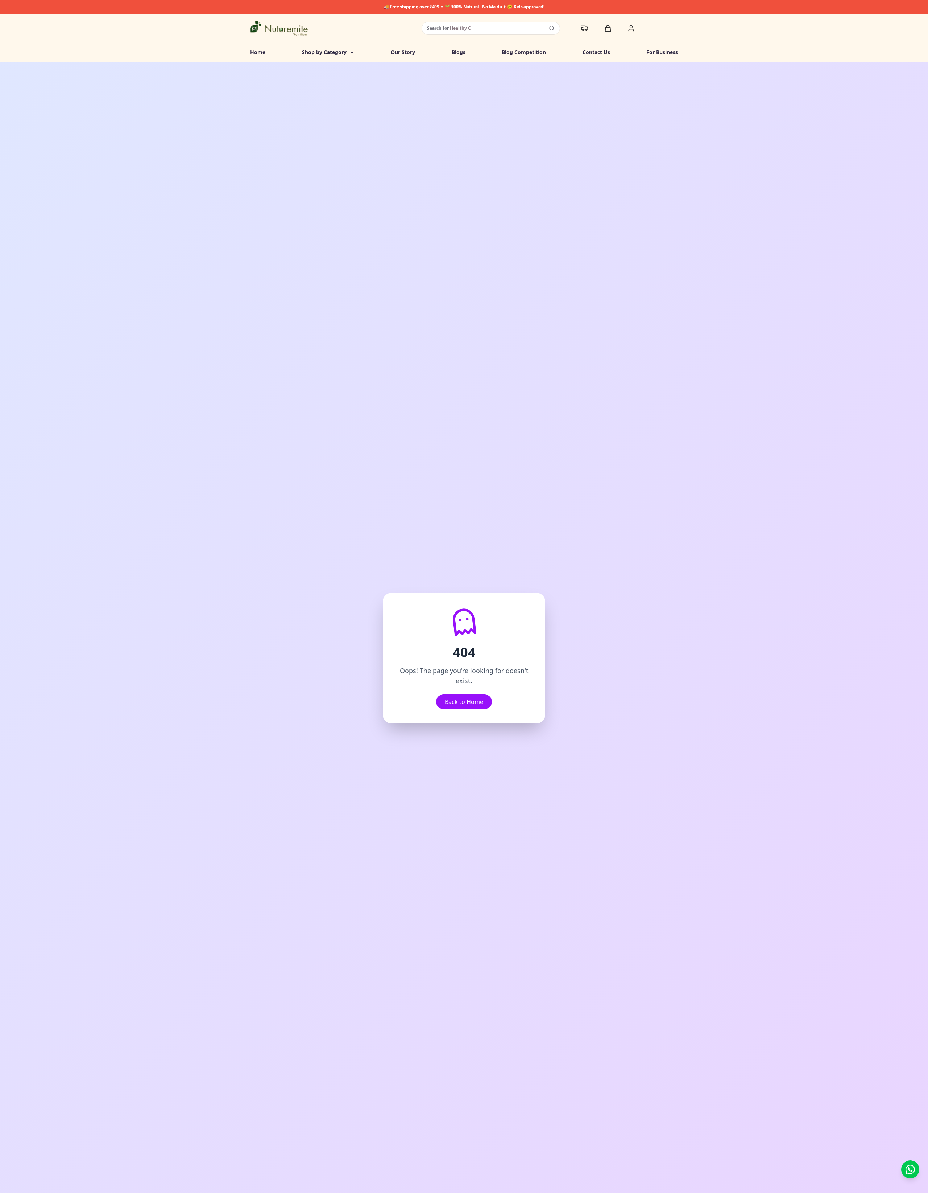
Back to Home (464, 702)
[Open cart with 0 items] (608, 28)
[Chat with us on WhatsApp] (910, 1169)
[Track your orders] (584, 28)
